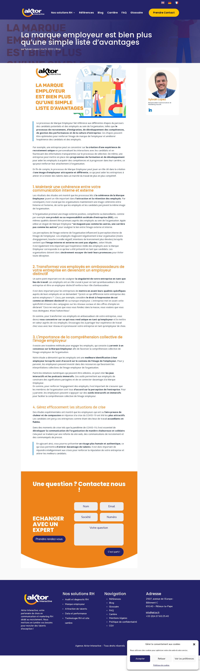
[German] (170, 3)
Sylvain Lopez (32, 49)
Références (86, 13)
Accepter (140, 658)
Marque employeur (75, 604)
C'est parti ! (114, 551)
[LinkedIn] (150, 110)
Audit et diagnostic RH (77, 599)
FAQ (124, 13)
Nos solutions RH (61, 13)
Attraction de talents (76, 608)
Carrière (112, 13)
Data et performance (76, 613)
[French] (177, 3)
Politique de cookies (161, 665)
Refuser (161, 658)
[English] (163, 3)
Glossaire (136, 13)
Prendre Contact (164, 13)
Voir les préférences (184, 658)
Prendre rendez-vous (49, 539)
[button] (194, 644)
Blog (100, 13)
